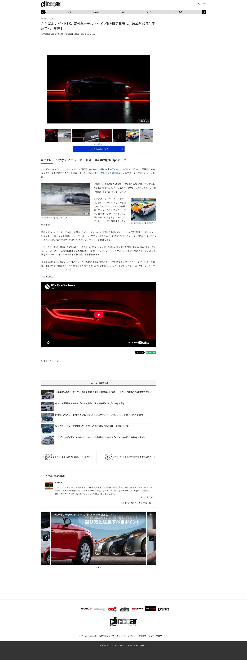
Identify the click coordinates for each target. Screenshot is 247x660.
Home (123, 12)
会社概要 (142, 636)
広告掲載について (106, 636)
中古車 (96, 12)
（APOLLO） (47, 276)
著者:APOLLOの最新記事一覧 (136, 503)
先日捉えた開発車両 (110, 172)
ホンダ (44, 169)
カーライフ (151, 12)
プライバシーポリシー (126, 636)
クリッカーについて (87, 636)
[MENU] (204, 4)
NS (83, 169)
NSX (43, 361)
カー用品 (178, 12)
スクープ (51, 18)
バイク (68, 12)
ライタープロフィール (158, 636)
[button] (204, 12)
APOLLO (91, 34)
